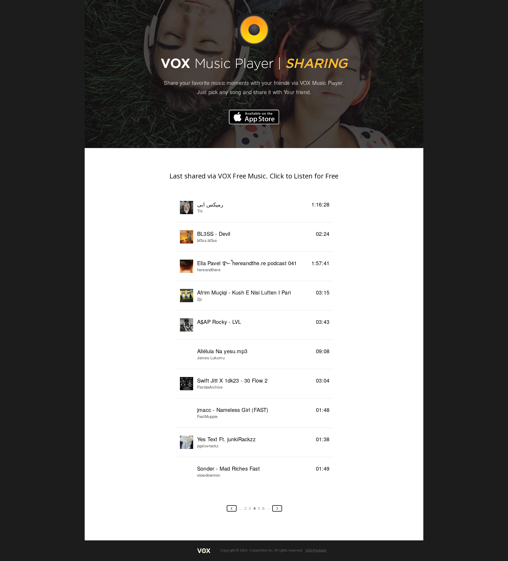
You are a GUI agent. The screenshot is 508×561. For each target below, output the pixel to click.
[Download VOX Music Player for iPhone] (254, 117)
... (241, 508)
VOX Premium (316, 550)
